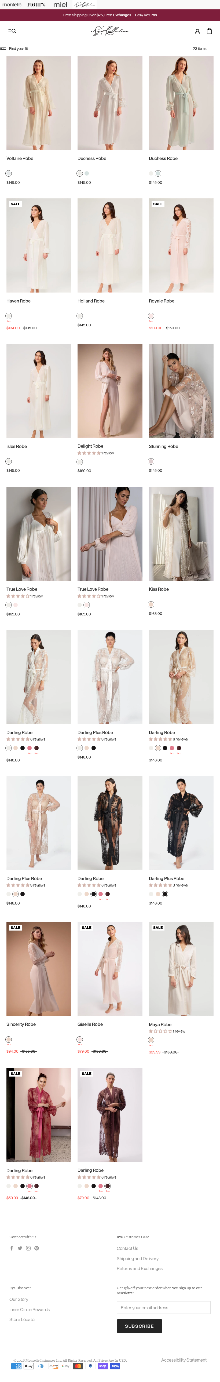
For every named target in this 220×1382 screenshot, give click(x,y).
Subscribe (139, 1326)
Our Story (18, 1299)
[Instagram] (28, 1248)
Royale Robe (161, 301)
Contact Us (127, 1248)
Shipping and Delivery (138, 1258)
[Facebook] (11, 1248)
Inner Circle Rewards (29, 1309)
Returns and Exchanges (140, 1268)
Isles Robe (16, 446)
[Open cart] (209, 31)
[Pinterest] (36, 1248)
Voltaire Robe (19, 158)
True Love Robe (21, 589)
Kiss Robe (159, 589)
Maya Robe (160, 1024)
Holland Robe (91, 301)
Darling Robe (19, 732)
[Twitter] (20, 1248)
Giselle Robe (90, 1024)
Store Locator (22, 1319)
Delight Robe (90, 446)
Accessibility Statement (184, 1360)
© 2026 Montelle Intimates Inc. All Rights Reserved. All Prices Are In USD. (70, 1360)
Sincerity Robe (21, 1024)
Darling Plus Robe (95, 732)
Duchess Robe (92, 158)
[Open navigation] (12, 31)
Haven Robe (18, 301)
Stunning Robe (163, 446)
